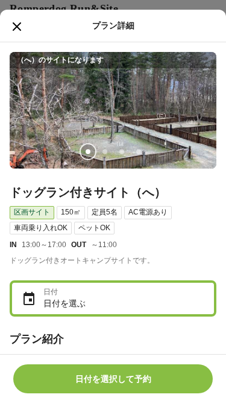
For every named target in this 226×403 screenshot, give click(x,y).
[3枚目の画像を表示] (122, 151)
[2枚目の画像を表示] (105, 151)
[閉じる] (17, 26)
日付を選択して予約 (113, 379)
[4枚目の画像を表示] (138, 151)
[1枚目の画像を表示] (88, 151)
